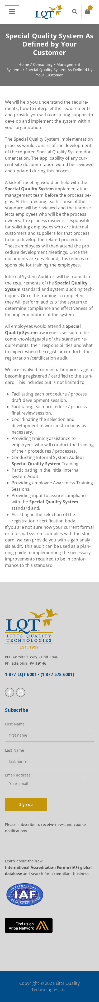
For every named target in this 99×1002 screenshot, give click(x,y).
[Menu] (12, 11)
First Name (15, 724)
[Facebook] (9, 692)
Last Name (14, 750)
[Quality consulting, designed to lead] (49, 12)
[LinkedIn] (20, 692)
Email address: (18, 775)
